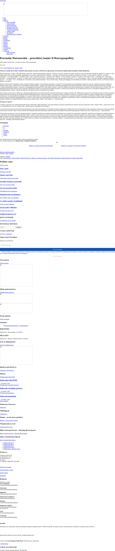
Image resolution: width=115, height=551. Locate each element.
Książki (5, 42)
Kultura (5, 37)
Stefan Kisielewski (66, 158)
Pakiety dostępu (11, 52)
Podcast (5, 43)
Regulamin (3, 475)
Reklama (5, 46)
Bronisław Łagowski (12, 28)
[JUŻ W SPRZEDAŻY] (7, 345)
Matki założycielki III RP (8, 380)
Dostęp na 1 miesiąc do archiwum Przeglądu (41, 145)
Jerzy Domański (11, 22)
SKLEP (5, 45)
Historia (5, 39)
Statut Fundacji (4, 473)
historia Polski (15, 158)
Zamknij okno (4, 543)
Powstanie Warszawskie (54, 158)
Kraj (4, 17)
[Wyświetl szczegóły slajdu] (45, 15)
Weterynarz (3, 407)
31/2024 (11, 153)
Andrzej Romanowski (12, 30)
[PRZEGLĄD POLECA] (7, 370)
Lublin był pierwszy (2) (8, 214)
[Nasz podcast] (4, 263)
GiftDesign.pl (3, 414)
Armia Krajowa (7, 158)
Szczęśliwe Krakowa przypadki (10, 181)
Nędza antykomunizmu (8, 396)
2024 (6, 153)
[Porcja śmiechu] (4, 319)
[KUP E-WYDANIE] (8, 220)
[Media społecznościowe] (7, 292)
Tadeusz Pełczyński (77, 158)
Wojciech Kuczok (11, 25)
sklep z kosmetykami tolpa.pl (7, 440)
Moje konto (10, 54)
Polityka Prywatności (5, 467)
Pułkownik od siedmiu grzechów (11, 388)
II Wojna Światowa (25, 158)
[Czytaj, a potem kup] (6, 234)
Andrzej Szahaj (11, 31)
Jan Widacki (10, 33)
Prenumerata (6, 40)
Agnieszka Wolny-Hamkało (14, 34)
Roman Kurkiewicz (12, 27)
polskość (33, 158)
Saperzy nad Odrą (6, 175)
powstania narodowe (41, 158)
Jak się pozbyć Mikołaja (8, 207)
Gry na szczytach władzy (8, 188)
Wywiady (6, 36)
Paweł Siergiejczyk (9, 68)
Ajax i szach (4, 168)
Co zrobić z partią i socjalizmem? (11, 201)
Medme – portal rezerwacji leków (9, 420)
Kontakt (5, 49)
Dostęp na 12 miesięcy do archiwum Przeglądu (73, 145)
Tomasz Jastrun (11, 24)
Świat (4, 19)
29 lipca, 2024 (18, 68)
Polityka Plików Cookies (6, 470)
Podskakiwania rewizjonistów (10, 194)
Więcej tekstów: (4, 401)
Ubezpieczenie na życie (6, 427)
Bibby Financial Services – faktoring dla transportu (13, 433)
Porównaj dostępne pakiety (7, 152)
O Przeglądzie (7, 48)
